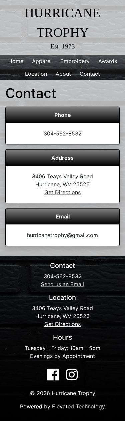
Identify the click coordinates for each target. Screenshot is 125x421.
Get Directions (62, 192)
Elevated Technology (78, 406)
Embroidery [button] (75, 61)
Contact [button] (90, 73)
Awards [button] (107, 61)
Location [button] (36, 73)
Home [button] (15, 61)
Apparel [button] (42, 61)
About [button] (63, 73)
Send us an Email (62, 284)
